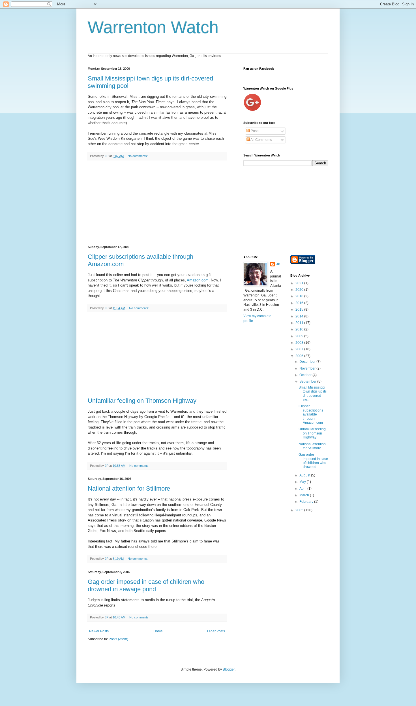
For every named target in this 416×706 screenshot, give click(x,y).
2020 (299, 290)
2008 (299, 343)
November (307, 368)
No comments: (138, 156)
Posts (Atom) (118, 639)
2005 (299, 510)
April (303, 489)
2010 (299, 329)
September (308, 381)
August (305, 475)
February (306, 502)
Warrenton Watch (153, 27)
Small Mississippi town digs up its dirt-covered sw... (313, 393)
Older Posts (216, 631)
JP (278, 264)
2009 (299, 336)
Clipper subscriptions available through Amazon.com (311, 414)
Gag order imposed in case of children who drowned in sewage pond (146, 585)
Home (158, 631)
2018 (299, 296)
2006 (299, 356)
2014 (299, 316)
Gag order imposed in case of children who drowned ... (313, 461)
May (303, 482)
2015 (299, 309)
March (304, 495)
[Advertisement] (157, 203)
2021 (299, 283)
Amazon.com (198, 280)
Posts (254, 131)
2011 (299, 323)
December (307, 362)
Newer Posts (99, 631)
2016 (299, 303)
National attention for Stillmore (129, 488)
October (305, 375)
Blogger (229, 669)
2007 (299, 349)
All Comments (261, 140)
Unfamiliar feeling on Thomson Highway (142, 400)
